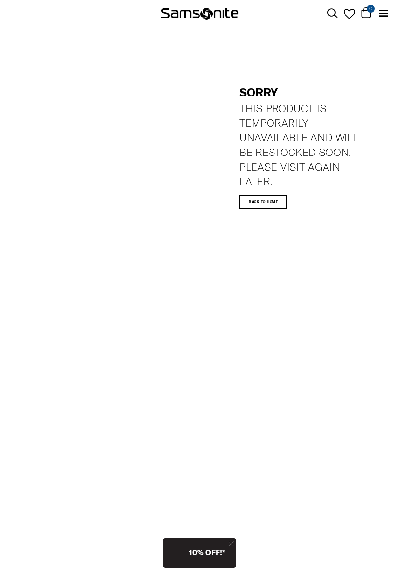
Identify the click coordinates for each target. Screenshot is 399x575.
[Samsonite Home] (199, 13)
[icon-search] (332, 13)
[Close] (231, 543)
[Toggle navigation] (383, 13)
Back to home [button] (263, 202)
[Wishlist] (349, 13)
